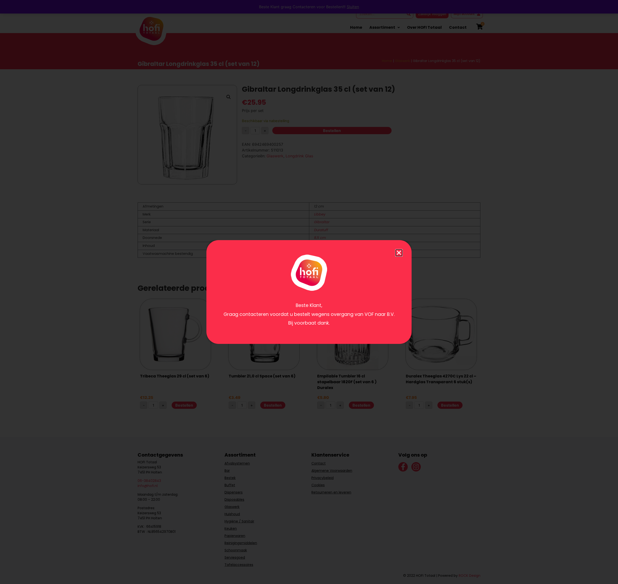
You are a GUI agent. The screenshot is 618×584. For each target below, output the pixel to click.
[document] (309, 292)
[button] (399, 253)
